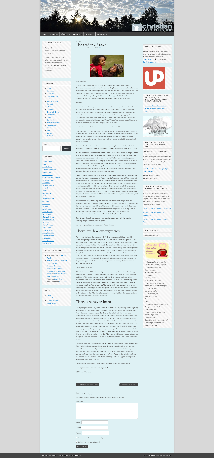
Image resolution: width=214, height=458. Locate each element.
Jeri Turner (46, 204)
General (78, 42)
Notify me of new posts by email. (89, 442)
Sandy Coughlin (48, 233)
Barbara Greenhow (49, 169)
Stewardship (51, 125)
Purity (49, 117)
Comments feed (52, 300)
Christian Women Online (60, 455)
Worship (50, 136)
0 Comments (103, 48)
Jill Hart (45, 206)
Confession (51, 91)
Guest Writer (46, 193)
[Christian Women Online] (107, 16)
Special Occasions (53, 122)
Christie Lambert (48, 180)
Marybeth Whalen (48, 217)
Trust (48, 130)
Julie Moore (46, 209)
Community (53, 34)
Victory (49, 133)
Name (78, 422)
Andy (44, 164)
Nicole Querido (47, 225)
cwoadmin (46, 183)
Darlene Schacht (48, 185)
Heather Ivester (47, 196)
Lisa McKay (46, 214)
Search (44, 145)
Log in (49, 295)
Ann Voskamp (81, 48)
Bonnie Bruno (47, 172)
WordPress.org (52, 303)
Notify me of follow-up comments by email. (93, 438)
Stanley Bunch (52, 260)
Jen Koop (45, 201)
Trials (49, 128)
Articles (49, 88)
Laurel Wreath (47, 212)
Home (44, 34)
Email (78, 428)
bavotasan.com (166, 455)
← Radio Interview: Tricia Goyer (87, 385)
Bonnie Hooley (47, 175)
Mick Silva (45, 222)
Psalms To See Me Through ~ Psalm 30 (157, 208)
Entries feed (51, 298)
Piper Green (46, 227)
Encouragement (52, 96)
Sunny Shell (46, 238)
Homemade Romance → (129, 385)
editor (44, 191)
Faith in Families (53, 101)
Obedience (51, 114)
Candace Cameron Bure (51, 177)
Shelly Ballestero (48, 235)
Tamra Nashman (48, 241)
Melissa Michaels (48, 220)
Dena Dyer (46, 188)
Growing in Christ (53, 112)
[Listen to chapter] (155, 59)
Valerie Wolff (46, 243)
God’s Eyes (58, 279)
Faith (48, 99)
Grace (49, 107)
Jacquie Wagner (48, 198)
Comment (80, 401)
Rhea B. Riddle (47, 230)
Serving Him (51, 120)
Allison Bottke (47, 161)
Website (78, 433)
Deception (50, 93)
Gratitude (50, 109)
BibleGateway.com (149, 62)
